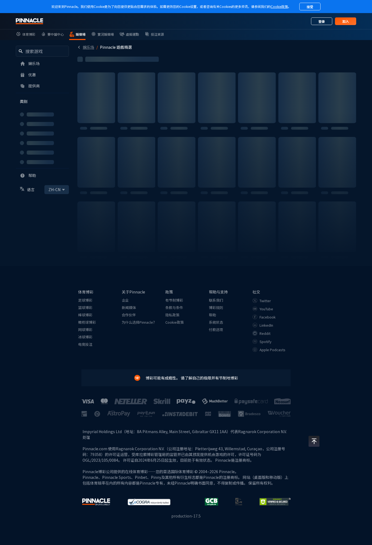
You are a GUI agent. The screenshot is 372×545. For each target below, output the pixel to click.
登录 (321, 21)
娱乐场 (88, 47)
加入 (345, 21)
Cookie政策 (279, 6)
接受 (310, 6)
